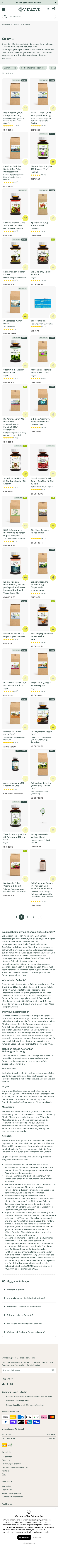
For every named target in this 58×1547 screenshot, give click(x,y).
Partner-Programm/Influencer (15, 1467)
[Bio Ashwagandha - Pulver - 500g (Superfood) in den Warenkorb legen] (53, 577)
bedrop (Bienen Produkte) (33, 67)
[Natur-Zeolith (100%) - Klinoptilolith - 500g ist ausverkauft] (53, 108)
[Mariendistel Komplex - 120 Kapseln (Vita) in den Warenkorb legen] (53, 162)
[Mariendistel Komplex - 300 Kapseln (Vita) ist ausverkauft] (53, 365)
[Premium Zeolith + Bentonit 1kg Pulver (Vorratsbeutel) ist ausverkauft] (25, 162)
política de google (41, 1532)
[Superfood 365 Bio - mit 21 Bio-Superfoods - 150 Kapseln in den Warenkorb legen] (25, 474)
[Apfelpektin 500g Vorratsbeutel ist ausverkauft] (53, 218)
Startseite (6, 24)
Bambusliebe (10, 67)
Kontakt (5, 1471)
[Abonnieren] (52, 1370)
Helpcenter (7, 1456)
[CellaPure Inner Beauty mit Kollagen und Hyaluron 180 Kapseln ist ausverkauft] (53, 879)
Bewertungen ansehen (11, 1464)
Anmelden (6, 1486)
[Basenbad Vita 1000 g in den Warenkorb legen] (25, 629)
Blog (4, 1474)
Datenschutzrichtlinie (25, 1532)
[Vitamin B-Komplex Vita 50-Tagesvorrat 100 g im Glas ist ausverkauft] (25, 830)
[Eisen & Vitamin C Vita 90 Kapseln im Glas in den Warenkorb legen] (25, 218)
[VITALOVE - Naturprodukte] (29, 9)
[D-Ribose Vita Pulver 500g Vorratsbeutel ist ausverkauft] (53, 414)
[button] (53, 9)
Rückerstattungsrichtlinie (12, 1496)
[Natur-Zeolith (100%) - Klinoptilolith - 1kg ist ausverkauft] (25, 108)
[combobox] (29, 16)
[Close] (55, 1509)
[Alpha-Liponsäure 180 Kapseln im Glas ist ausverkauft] (25, 779)
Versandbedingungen (11, 1493)
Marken (16, 24)
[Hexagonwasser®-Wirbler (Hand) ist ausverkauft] (53, 830)
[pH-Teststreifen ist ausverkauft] (53, 316)
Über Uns (6, 1460)
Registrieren (7, 1490)
